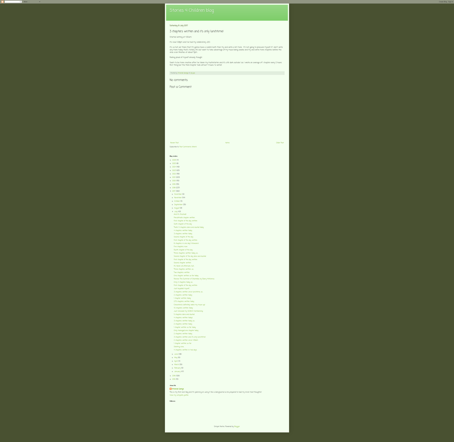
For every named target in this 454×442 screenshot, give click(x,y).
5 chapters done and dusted (184, 314)
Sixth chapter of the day (183, 224)
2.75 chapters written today (184, 301)
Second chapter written (182, 263)
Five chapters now (180, 246)
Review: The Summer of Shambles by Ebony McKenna (194, 279)
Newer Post (174, 143)
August (177, 208)
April (176, 361)
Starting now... (179, 347)
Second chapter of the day (183, 237)
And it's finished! (180, 214)
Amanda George (178, 389)
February (177, 368)
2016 (174, 376)
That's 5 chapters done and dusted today (189, 227)
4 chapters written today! (183, 317)
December (178, 194)
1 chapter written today (182, 298)
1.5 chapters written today (183, 308)
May (176, 357)
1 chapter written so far (182, 343)
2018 (174, 188)
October (177, 201)
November (178, 197)
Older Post (280, 143)
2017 (174, 191)
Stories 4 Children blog (192, 10)
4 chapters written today (183, 230)
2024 (174, 167)
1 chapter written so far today (185, 327)
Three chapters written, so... (184, 269)
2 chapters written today (183, 295)
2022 (174, 174)
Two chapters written (182, 272)
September (178, 204)
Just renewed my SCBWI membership (188, 311)
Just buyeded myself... (182, 288)
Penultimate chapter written (184, 217)
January (177, 371)
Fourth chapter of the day (183, 250)
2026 (174, 160)
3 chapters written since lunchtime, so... (188, 292)
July (176, 211)
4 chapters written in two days (185, 350)
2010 (174, 379)
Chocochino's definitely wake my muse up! (189, 305)
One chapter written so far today (186, 275)
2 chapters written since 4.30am (186, 340)
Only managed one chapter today (186, 330)
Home (227, 143)
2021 (174, 177)
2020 (174, 181)
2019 (174, 184)
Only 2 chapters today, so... (183, 282)
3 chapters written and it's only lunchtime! (190, 337)
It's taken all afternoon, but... (184, 266)
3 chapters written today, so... (184, 321)
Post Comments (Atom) (188, 147)
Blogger (237, 426)
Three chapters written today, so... (186, 253)
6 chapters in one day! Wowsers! (186, 243)
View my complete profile (179, 395)
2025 (174, 163)
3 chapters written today (183, 234)
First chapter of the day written (185, 221)
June (176, 354)
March (176, 364)
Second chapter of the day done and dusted (190, 256)
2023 (174, 170)
